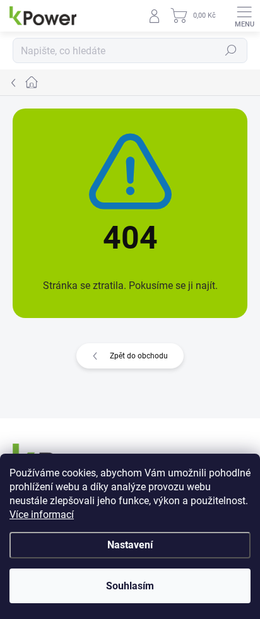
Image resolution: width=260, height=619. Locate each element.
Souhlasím (130, 586)
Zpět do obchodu (139, 355)
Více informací (41, 515)
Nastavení (130, 545)
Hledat (231, 50)
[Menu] (244, 16)
